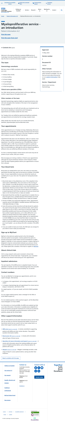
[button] (9, 3)
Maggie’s (9, 349)
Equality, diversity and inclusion (10, 382)
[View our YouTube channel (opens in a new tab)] (42, 368)
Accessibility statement (19, 411)
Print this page (5, 34)
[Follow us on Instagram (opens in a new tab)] (35, 371)
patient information (52, 77)
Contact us (21, 386)
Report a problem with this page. (10, 358)
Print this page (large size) (9, 38)
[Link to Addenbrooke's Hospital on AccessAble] (35, 418)
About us (39, 10)
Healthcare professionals (8, 389)
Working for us (47, 10)
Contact (54, 10)
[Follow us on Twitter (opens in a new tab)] (35, 368)
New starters (8, 400)
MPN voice (10, 329)
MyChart (36, 246)
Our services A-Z (8, 370)
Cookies (10, 414)
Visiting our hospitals (18, 10)
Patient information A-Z (12, 16)
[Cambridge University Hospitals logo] (7, 10)
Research (33, 10)
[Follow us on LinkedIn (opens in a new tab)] (39, 371)
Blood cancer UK (11, 336)
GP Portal (10, 411)
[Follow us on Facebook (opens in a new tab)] (39, 368)
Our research (8, 375)
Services (27, 10)
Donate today (39, 377)
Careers (4, 411)
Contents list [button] (8, 48)
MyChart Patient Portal (10, 395)
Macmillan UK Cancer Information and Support (20, 341)
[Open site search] (62, 10)
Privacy (5, 414)
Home (2, 16)
